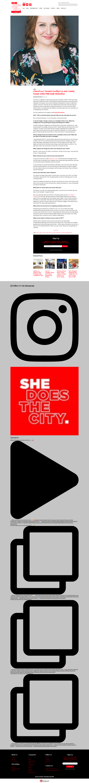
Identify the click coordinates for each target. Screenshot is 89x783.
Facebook (47, 759)
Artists (40, 232)
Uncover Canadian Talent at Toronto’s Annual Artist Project (49, 274)
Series (27, 8)
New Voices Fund (14, 761)
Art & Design (46, 8)
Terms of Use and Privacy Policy (52, 770)
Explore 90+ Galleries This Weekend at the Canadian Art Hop (38, 273)
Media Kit (13, 767)
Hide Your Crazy (53, 158)
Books (40, 8)
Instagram (47, 761)
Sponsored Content (15, 768)
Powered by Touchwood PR (44, 777)
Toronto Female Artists (66, 232)
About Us (63, 8)
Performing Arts (34, 8)
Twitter (47, 757)
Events (58, 8)
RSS (46, 762)
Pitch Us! (13, 759)
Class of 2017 (49, 232)
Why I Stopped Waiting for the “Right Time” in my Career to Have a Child (73, 274)
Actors (37, 232)
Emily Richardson (60, 112)
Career (34, 89)
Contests (53, 8)
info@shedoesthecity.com (51, 768)
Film (24, 8)
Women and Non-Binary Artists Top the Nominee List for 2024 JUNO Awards (61, 274)
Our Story (13, 757)
